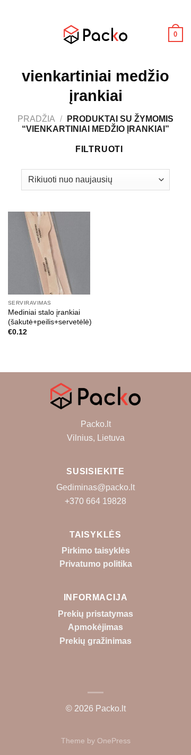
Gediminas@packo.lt (95, 487)
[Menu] (14, 34)
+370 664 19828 (95, 501)
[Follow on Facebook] (95, 676)
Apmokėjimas (95, 627)
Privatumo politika (95, 563)
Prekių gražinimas (95, 640)
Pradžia (36, 118)
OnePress (114, 740)
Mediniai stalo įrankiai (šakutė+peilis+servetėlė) (50, 317)
